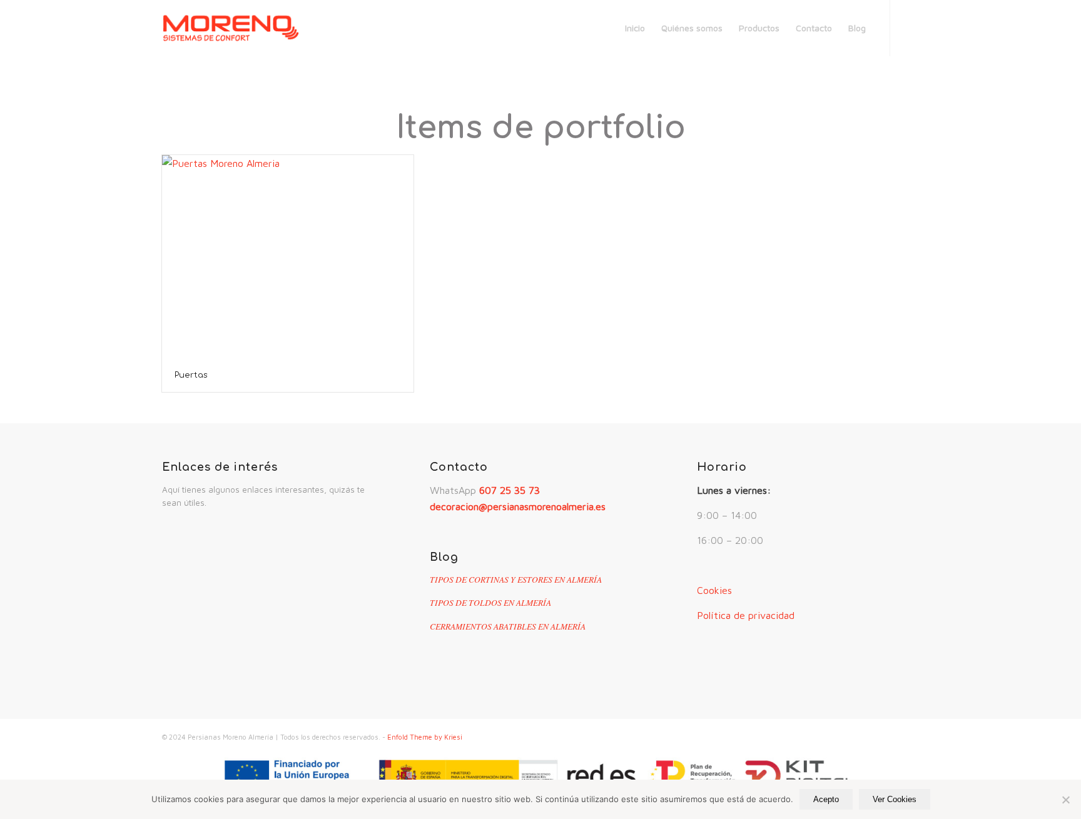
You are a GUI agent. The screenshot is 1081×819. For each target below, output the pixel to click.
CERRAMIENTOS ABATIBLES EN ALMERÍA (508, 626)
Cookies (714, 590)
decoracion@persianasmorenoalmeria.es (518, 506)
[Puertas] (288, 256)
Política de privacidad (745, 615)
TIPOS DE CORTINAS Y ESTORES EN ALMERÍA (516, 579)
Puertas (191, 375)
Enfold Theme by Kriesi (424, 737)
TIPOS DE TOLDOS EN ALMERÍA (490, 602)
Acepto (826, 799)
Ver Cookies (894, 799)
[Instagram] (909, 27)
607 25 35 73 (509, 490)
